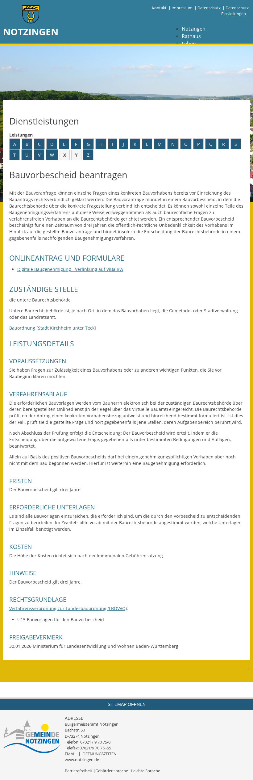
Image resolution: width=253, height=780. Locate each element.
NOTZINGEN (30, 31)
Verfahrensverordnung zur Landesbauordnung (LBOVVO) (68, 608)
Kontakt (159, 8)
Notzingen (193, 28)
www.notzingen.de (82, 759)
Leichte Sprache (145, 771)
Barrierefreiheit (78, 771)
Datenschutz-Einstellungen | (235, 10)
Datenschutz (209, 8)
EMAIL (71, 754)
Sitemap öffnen (127, 704)
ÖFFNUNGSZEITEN (99, 754)
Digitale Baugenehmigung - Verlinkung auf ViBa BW (70, 269)
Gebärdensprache (111, 771)
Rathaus (191, 36)
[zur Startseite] (31, 15)
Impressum (182, 8)
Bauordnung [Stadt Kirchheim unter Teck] (52, 328)
